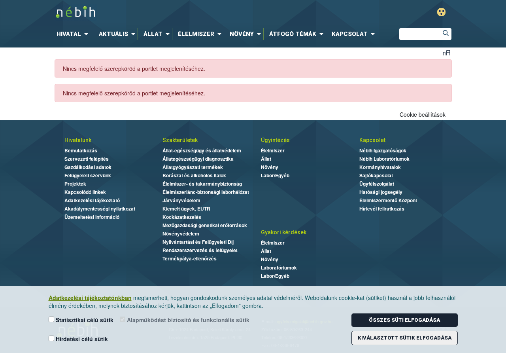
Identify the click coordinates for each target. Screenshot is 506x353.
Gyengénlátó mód (441, 12)
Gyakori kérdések (283, 232)
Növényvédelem (180, 233)
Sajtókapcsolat (376, 175)
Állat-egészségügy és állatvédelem (201, 150)
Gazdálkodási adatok (87, 167)
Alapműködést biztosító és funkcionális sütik (187, 320)
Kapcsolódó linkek (85, 191)
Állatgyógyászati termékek (192, 167)
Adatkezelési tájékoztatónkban (90, 298)
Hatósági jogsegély (380, 191)
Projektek (75, 183)
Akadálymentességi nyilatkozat (99, 208)
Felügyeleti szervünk (87, 175)
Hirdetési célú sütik (81, 339)
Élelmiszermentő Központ (388, 200)
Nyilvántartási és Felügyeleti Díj (198, 241)
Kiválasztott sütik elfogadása (404, 338)
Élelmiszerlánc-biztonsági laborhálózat (205, 191)
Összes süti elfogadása (404, 320)
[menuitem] (74, 34)
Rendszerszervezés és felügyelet (200, 250)
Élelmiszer (273, 150)
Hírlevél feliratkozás (381, 208)
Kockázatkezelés (181, 216)
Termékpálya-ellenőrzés (189, 258)
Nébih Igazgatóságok (382, 150)
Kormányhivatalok (380, 167)
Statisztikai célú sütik (83, 320)
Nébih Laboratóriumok (384, 158)
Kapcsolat (372, 140)
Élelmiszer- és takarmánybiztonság (202, 183)
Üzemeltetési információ (91, 216)
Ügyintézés (275, 140)
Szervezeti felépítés (86, 158)
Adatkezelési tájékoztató (92, 200)
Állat (266, 158)
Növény (269, 167)
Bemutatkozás (80, 150)
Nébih (171, 12)
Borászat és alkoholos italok (194, 175)
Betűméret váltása (446, 52)
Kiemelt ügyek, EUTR (186, 208)
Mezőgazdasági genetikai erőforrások (204, 225)
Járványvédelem (181, 200)
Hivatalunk (77, 140)
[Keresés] (445, 34)
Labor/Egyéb (275, 175)
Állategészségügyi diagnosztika (198, 158)
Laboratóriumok (279, 267)
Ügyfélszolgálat (376, 183)
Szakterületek (180, 140)
